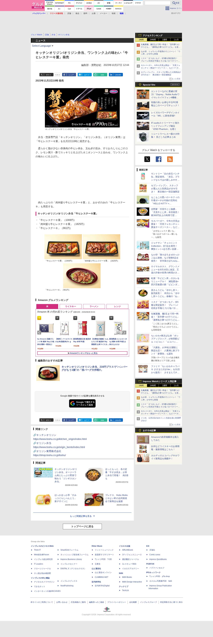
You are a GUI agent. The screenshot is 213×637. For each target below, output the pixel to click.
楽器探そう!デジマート (104, 555)
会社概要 (133, 602)
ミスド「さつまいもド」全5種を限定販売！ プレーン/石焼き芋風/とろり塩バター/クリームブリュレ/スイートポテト (160, 61)
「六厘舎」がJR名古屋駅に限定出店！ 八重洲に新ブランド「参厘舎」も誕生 (165, 350)
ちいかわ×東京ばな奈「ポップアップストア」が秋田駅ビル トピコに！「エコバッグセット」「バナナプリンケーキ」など (165, 341)
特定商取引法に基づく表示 (171, 602)
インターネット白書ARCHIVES (47, 591)
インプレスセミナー (69, 564)
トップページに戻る (82, 526)
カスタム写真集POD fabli (160, 581)
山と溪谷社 (96, 569)
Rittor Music (97, 546)
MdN (121, 573)
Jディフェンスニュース (132, 555)
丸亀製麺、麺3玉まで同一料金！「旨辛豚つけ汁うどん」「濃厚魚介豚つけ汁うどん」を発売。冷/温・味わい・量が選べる (160, 47)
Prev (39, 332)
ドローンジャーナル (42, 569)
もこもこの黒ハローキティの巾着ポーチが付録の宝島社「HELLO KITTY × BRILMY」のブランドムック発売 (165, 203)
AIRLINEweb (127, 550)
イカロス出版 (124, 546)
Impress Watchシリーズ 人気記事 (160, 381)
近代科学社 (96, 582)
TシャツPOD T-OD (103, 559)
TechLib (125, 590)
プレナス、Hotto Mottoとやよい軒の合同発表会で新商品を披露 (116, 498)
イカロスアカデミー (130, 569)
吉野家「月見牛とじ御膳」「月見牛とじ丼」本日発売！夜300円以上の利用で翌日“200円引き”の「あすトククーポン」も (165, 215)
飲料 (85, 13)
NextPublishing (67, 586)
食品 (77, 13)
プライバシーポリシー (116, 602)
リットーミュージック (104, 550)
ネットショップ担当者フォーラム (75, 555)
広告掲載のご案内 (78, 602)
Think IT (37, 550)
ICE (147, 546)
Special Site (149, 84)
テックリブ (123, 586)
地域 (113, 13)
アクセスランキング (152, 35)
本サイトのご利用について (42, 602)
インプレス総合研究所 (43, 559)
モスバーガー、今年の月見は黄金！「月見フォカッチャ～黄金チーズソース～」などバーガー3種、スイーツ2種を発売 (160, 68)
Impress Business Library (71, 559)
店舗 (69, 13)
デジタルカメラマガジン (44, 582)
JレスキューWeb (129, 564)
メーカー (103, 13)
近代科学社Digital (102, 586)
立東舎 (97, 564)
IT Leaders (38, 564)
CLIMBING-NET (101, 577)
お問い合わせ (62, 602)
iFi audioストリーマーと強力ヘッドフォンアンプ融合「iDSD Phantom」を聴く (165, 126)
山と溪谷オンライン (103, 572)
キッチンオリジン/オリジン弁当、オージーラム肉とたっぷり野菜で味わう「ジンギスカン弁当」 (66, 475)
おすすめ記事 (149, 430)
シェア (71, 75)
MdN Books (127, 577)
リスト (57, 75)
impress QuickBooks (158, 559)
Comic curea (154, 555)
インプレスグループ (148, 602)
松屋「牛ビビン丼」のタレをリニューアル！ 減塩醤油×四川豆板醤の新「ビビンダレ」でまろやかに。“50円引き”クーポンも (165, 284)
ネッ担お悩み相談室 (42, 573)
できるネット (39, 586)
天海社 (152, 550)
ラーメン (94, 306)
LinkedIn (118, 75)
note (102, 75)
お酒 (93, 13)
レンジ (117, 306)
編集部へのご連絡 (96, 602)
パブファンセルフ (156, 568)
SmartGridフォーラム (69, 550)
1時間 (141, 40)
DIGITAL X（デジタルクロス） (73, 569)
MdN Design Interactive (132, 582)
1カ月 (176, 40)
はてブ (86, 75)
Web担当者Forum (41, 555)
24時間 (153, 40)
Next (124, 332)
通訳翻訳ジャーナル (130, 559)
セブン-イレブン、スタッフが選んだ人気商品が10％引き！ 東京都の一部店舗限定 (165, 188)
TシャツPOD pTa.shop (159, 576)
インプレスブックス (69, 581)
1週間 (164, 40)
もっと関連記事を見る (81, 516)
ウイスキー (70, 306)
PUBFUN (150, 564)
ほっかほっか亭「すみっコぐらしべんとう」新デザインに (65, 498)
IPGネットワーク (153, 572)
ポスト (48, 75)
